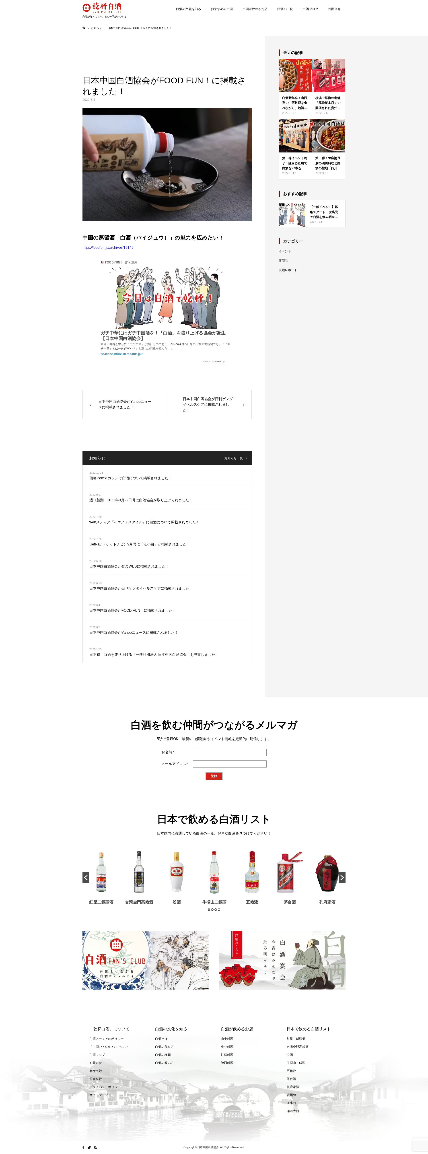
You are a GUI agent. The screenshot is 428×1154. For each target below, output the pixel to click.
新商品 (283, 260)
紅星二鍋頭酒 (101, 902)
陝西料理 (227, 1063)
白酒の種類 (163, 1055)
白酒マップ (97, 1055)
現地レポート (288, 270)
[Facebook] (83, 1147)
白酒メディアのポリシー (106, 1039)
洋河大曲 (293, 1111)
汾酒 (177, 902)
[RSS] (95, 1147)
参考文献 (95, 1071)
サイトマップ (98, 1095)
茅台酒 (290, 902)
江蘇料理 (227, 1055)
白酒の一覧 (285, 9)
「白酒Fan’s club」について (109, 1047)
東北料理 (227, 1047)
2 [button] (212, 909)
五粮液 (252, 902)
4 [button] (219, 909)
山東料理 (227, 1039)
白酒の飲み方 (164, 1063)
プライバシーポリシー (105, 1087)
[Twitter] (89, 1147)
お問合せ (334, 9)
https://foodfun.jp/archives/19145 (108, 247)
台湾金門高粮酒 (139, 902)
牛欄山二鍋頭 (214, 902)
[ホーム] (83, 28)
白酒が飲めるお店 (255, 9)
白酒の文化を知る (188, 9)
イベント (285, 251)
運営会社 (95, 1079)
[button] (85, 877)
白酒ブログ (310, 9)
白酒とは (161, 1039)
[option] (101, 877)
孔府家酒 (327, 902)
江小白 (291, 1103)
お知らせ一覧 (233, 458)
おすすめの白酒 (222, 9)
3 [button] (215, 909)
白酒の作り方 (164, 1047)
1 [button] (209, 909)
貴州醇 (291, 1095)
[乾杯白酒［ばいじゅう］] (104, 7)
